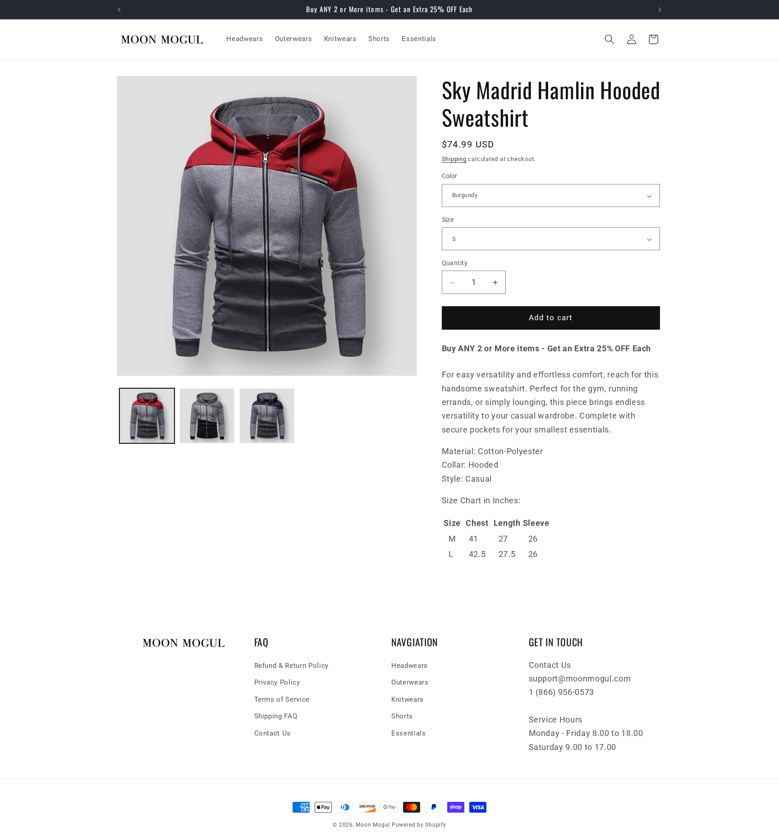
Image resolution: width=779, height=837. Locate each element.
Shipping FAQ (276, 716)
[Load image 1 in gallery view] (146, 415)
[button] (609, 39)
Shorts (402, 716)
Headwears (409, 666)
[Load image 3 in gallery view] (266, 415)
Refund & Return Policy (291, 666)
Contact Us (272, 733)
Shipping (454, 159)
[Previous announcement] (119, 9)
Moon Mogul (373, 825)
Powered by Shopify (419, 825)
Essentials (408, 733)
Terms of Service (282, 699)
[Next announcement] (660, 9)
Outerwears (410, 682)
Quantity (455, 263)
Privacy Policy (277, 682)
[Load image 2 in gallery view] (206, 415)
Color (450, 176)
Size (448, 219)
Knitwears (407, 699)
